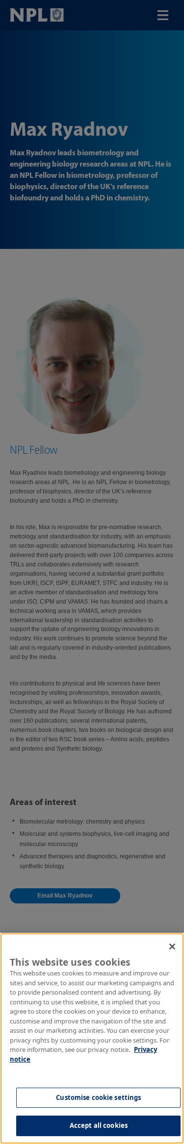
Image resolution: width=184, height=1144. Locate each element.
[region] (92, 1038)
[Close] (172, 946)
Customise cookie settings (98, 1097)
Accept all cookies (99, 1125)
